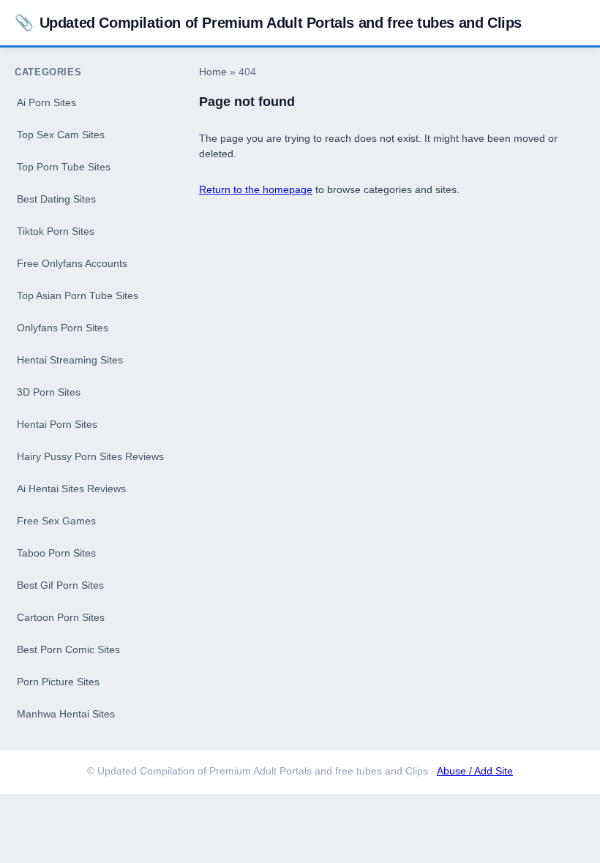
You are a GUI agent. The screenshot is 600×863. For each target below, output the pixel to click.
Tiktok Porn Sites (55, 231)
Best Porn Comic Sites (68, 649)
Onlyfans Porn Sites (62, 327)
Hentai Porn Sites (57, 424)
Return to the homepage (255, 189)
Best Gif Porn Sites (60, 585)
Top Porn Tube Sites (63, 167)
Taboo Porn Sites (56, 553)
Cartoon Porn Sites (61, 617)
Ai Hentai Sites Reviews (71, 488)
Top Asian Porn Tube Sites (77, 295)
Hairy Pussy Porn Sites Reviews (90, 456)
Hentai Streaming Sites (70, 360)
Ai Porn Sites (46, 102)
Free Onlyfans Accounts (72, 263)
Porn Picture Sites (58, 681)
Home (213, 72)
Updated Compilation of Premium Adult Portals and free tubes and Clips (268, 22)
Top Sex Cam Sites (61, 134)
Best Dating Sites (56, 199)
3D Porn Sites (48, 392)
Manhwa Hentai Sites (66, 714)
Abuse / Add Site (475, 771)
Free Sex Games (56, 521)
